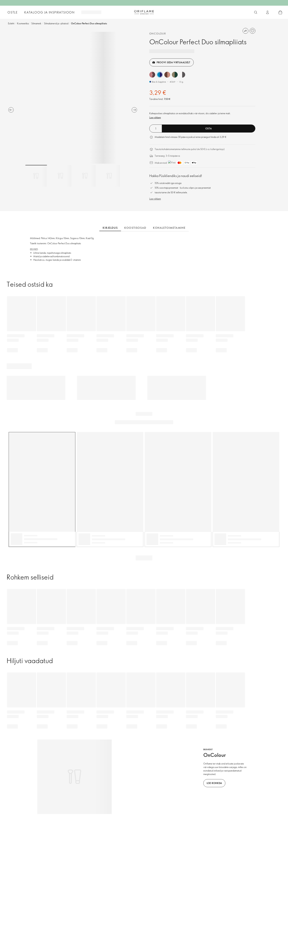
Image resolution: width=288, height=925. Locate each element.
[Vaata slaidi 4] (109, 176)
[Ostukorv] (280, 12)
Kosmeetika (23, 23)
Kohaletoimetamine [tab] (169, 228)
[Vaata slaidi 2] (60, 176)
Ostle (13, 12)
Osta (208, 128)
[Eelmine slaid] (11, 110)
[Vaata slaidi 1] (36, 176)
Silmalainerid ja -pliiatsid (56, 23)
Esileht (11, 23)
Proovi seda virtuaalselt (173, 62)
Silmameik (36, 23)
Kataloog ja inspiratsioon (49, 12)
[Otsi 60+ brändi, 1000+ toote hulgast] (255, 12)
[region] (73, 98)
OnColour (157, 33)
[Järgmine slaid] (134, 110)
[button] (152, 75)
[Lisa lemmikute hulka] (252, 31)
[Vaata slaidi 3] (85, 176)
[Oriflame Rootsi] (144, 12)
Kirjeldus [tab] (110, 228)
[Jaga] (245, 31)
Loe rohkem (155, 117)
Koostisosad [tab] (135, 228)
